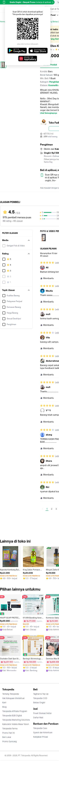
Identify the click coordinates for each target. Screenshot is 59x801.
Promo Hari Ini (8, 733)
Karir (4, 702)
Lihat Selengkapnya (48, 113)
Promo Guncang (9, 741)
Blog (4, 707)
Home (2, 21)
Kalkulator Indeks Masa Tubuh (15, 724)
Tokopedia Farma (9, 728)
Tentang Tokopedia (10, 694)
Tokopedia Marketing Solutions (16, 720)
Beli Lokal (6, 737)
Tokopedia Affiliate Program (14, 711)
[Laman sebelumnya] (42, 509)
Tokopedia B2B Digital (12, 715)
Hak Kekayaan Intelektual (13, 698)
